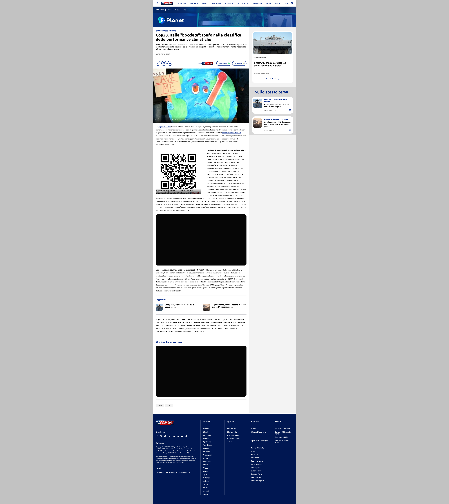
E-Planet (206, 478)
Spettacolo (207, 442)
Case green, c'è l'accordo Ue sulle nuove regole (276, 105)
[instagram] (161, 436)
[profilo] (292, 3)
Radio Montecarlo (257, 461)
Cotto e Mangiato (257, 481)
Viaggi (205, 468)
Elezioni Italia (232, 429)
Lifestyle (206, 452)
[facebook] (157, 436)
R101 (253, 451)
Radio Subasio (256, 464)
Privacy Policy (171, 472)
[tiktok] (186, 436)
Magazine (206, 461)
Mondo (205, 432)
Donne (205, 458)
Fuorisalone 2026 (281, 437)
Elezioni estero (233, 432)
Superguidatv (256, 471)
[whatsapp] (165, 436)
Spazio (205, 494)
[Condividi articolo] (158, 63)
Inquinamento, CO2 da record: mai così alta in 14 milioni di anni (277, 124)
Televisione (207, 445)
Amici (229, 442)
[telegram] (178, 436)
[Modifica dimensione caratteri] (169, 63)
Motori (205, 465)
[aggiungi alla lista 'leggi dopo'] (164, 63)
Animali (206, 491)
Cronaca (206, 429)
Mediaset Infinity (257, 448)
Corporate (159, 472)
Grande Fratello (233, 435)
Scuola (205, 488)
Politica (206, 438)
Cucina (205, 471)
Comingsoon (255, 467)
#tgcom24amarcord (258, 432)
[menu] (157, 3)
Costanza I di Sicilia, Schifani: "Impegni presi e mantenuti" (269, 64)
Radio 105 (255, 454)
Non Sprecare (256, 477)
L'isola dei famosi (233, 438)
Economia (207, 435)
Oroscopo (254, 429)
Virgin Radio (255, 458)
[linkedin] (174, 436)
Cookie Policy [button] (184, 472)
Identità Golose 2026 (283, 429)
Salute (205, 484)
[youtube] (182, 436)
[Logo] (167, 3)
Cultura (206, 481)
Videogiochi (207, 455)
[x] (169, 436)
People (206, 448)
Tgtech (205, 474)
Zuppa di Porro (256, 474)
